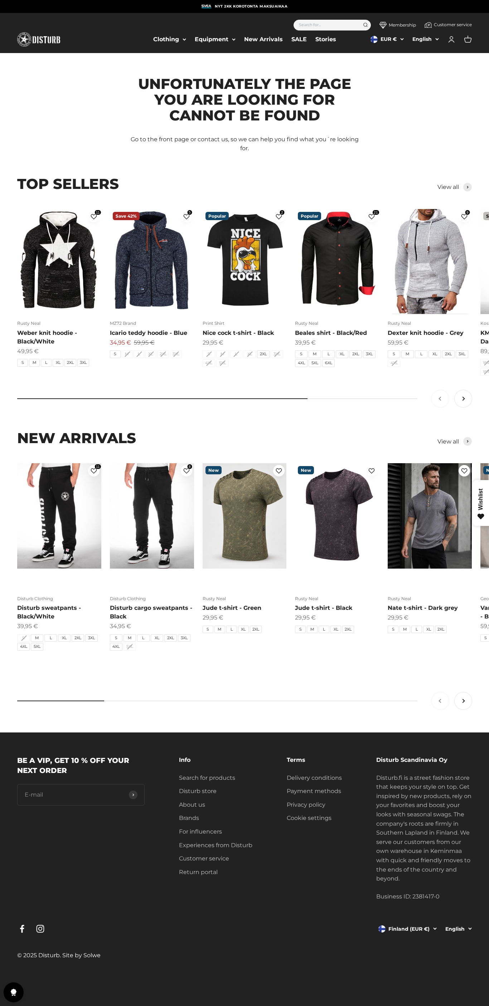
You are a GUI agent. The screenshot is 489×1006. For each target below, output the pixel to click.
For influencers (200, 831)
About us (192, 804)
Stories (325, 39)
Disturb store (198, 791)
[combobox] (326, 25)
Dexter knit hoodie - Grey (426, 332)
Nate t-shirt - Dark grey (423, 607)
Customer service (453, 24)
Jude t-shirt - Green (232, 607)
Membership (402, 25)
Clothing (166, 39)
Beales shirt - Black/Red (331, 332)
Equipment (211, 39)
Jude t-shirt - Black (323, 607)
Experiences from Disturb (215, 845)
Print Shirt (213, 323)
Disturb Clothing (35, 598)
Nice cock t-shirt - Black (238, 332)
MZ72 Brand (123, 323)
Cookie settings (309, 818)
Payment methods (314, 791)
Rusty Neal (28, 323)
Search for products (207, 777)
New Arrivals (263, 39)
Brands (189, 818)
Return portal (198, 872)
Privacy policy (306, 804)
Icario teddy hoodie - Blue (148, 332)
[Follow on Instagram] (40, 929)
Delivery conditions (314, 777)
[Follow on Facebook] (22, 929)
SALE (299, 39)
